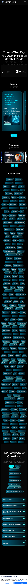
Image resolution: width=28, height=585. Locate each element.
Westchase (13, 348)
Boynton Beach (6, 330)
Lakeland (4, 204)
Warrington (17, 387)
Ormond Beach (20, 229)
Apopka (6, 226)
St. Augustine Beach (9, 229)
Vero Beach (15, 413)
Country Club (7, 438)
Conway (22, 434)
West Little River (13, 204)
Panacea (4, 323)
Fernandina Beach (8, 222)
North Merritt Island (10, 262)
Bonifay (15, 280)
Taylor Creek (22, 305)
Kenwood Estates (22, 323)
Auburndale (20, 233)
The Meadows (14, 423)
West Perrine (6, 312)
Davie (6, 319)
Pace (14, 244)
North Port (22, 326)
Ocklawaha (9, 258)
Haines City (7, 351)
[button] (14, 499)
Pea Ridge (22, 280)
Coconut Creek (6, 413)
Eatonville (5, 208)
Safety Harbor (22, 362)
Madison (16, 333)
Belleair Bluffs (22, 215)
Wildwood (20, 405)
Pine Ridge (5, 431)
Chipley (5, 344)
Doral (24, 387)
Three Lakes (21, 420)
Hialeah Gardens (21, 359)
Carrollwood (14, 312)
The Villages (22, 423)
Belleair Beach (13, 215)
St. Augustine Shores (8, 380)
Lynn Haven (14, 190)
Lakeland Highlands (10, 402)
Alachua (23, 333)
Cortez (14, 240)
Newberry (6, 200)
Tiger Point (15, 283)
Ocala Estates (18, 258)
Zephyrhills (13, 420)
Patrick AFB (12, 323)
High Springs (22, 197)
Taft (22, 301)
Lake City (22, 200)
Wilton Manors (19, 182)
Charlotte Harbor (18, 193)
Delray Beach (17, 395)
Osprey (20, 244)
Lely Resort (15, 384)
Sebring (4, 355)
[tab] (14, 500)
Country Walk (8, 301)
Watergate (22, 438)
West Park (9, 369)
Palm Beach (8, 265)
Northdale (23, 312)
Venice (5, 294)
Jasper (21, 276)
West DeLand (23, 204)
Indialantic (23, 413)
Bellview (14, 186)
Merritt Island (6, 359)
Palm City (22, 240)
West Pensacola (19, 308)
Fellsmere (13, 431)
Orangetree (21, 373)
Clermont (20, 262)
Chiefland (14, 197)
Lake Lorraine (16, 341)
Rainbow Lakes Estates (9, 251)
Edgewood (20, 366)
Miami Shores (15, 416)
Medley (13, 359)
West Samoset (22, 348)
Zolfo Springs (14, 200)
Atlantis (13, 366)
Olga (15, 373)
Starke (21, 351)
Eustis (22, 283)
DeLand (6, 287)
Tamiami (16, 301)
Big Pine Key (6, 186)
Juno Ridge (12, 218)
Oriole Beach (7, 283)
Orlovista (20, 247)
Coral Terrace (7, 240)
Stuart (22, 211)
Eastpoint (15, 326)
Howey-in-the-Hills (14, 208)
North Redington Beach (10, 398)
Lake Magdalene (6, 341)
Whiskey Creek (13, 344)
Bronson (21, 272)
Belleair (4, 215)
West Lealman (9, 193)
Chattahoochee (6, 316)
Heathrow (15, 351)
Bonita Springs (7, 280)
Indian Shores (7, 434)
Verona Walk (13, 226)
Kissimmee (22, 330)
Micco (24, 355)
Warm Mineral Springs (7, 387)
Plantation (15, 330)
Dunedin (18, 355)
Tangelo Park (13, 305)
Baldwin (22, 298)
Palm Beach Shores (18, 265)
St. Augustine (13, 362)
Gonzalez (6, 298)
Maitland (15, 316)
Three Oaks (5, 423)
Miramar (11, 294)
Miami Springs (6, 416)
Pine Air (6, 441)
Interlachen (4, 362)
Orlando (13, 233)
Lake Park (12, 391)
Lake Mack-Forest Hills (19, 337)
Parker (6, 366)
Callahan (8, 236)
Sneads (5, 420)
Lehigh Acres (22, 269)
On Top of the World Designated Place (14, 254)
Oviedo (6, 233)
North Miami (14, 211)
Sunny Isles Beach (22, 391)
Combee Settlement (17, 236)
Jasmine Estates (21, 218)
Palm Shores (6, 269)
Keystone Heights (19, 290)
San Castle (13, 441)
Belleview (5, 218)
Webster (15, 276)
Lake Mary (4, 391)
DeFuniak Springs (7, 333)
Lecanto (14, 269)
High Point (13, 287)
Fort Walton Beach (9, 308)
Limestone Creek (6, 384)
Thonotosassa (6, 427)
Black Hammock (9, 182)
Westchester (5, 348)
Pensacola (20, 402)
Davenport (15, 434)
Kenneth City (21, 287)
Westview (22, 344)
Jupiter (23, 341)
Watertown (23, 384)
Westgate (15, 438)
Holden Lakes (10, 179)
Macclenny (7, 190)
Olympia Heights (7, 373)
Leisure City (8, 272)
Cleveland (13, 319)
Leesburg (23, 416)
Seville (22, 190)
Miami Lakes (18, 179)
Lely (15, 272)
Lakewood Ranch (9, 377)
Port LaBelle (14, 409)
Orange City (21, 186)
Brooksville (22, 316)
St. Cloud (22, 226)
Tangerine (5, 305)
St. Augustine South (20, 380)
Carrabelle (22, 427)
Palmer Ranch (21, 251)
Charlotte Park (6, 197)
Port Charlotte (5, 409)
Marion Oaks (19, 377)
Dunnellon (11, 355)
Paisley (8, 244)
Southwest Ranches (10, 405)
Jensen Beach (22, 431)
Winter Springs (6, 326)
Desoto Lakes (14, 298)
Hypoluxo (23, 208)
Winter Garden (7, 337)
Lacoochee (14, 427)
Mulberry (21, 319)
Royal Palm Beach (20, 294)
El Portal (21, 441)
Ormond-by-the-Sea (10, 247)
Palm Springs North (19, 222)
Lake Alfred (7, 276)
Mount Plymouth (17, 369)
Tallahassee (20, 398)
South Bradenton (8, 290)
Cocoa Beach (23, 409)
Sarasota (7, 211)
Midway (9, 395)
